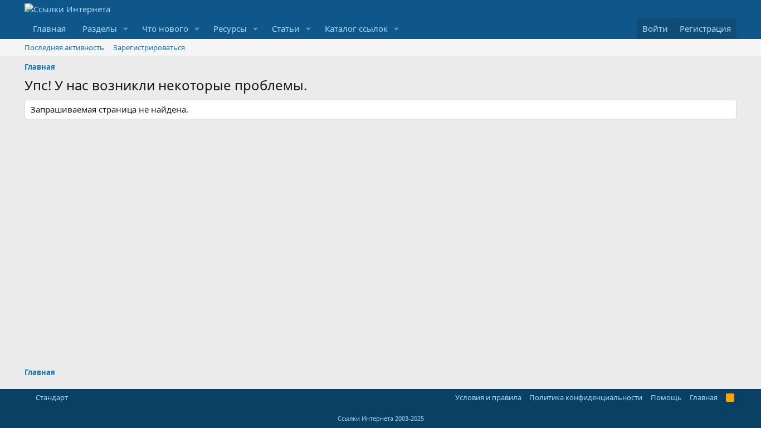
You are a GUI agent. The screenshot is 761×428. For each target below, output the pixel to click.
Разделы (99, 28)
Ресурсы (230, 28)
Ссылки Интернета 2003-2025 (381, 418)
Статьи (286, 28)
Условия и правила (488, 397)
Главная (49, 28)
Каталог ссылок (356, 28)
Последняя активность (64, 47)
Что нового (165, 28)
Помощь (666, 397)
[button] (126, 28)
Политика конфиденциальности (585, 397)
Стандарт (52, 397)
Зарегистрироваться (149, 47)
